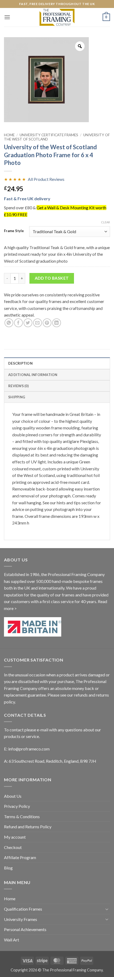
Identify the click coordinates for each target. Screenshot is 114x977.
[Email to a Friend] (37, 322)
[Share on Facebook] (18, 322)
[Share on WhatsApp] (9, 322)
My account (15, 836)
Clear (105, 222)
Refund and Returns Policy (27, 826)
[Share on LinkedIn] (56, 322)
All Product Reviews (46, 179)
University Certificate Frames (49, 135)
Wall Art (11, 939)
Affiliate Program (20, 857)
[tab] (57, 385)
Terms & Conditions (22, 816)
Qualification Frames (23, 908)
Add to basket (52, 278)
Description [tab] (20, 363)
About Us (12, 796)
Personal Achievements (25, 929)
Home (9, 135)
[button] (7, 17)
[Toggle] (107, 909)
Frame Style (14, 231)
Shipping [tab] (16, 397)
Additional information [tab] (33, 375)
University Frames (20, 919)
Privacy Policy (17, 806)
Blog (8, 867)
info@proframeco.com (29, 748)
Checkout (13, 847)
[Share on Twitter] (28, 322)
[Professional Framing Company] (57, 17)
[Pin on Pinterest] (47, 322)
